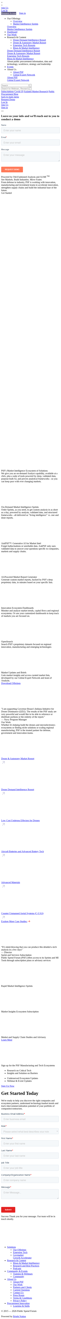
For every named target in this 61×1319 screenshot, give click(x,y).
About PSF (18, 72)
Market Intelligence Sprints (25, 24)
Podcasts (17, 1268)
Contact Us (18, 1292)
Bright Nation (19, 1316)
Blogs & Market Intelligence (26, 48)
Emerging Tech (20, 1252)
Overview (17, 21)
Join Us (4, 8)
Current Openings (21, 1290)
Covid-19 (18, 91)
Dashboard (12, 32)
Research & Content (16, 1260)
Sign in (22, 13)
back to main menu (10, 97)
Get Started (6, 193)
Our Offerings (19, 1249)
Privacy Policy (20, 1300)
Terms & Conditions (22, 1298)
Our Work (12, 34)
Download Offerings (11, 683)
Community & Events (17, 1271)
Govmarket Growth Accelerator (22, 1256)
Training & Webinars (23, 1274)
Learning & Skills (21, 1306)
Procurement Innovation (18, 1303)
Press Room (18, 1295)
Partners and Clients (22, 1287)
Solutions (11, 1247)
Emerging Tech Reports (24, 45)
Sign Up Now (7, 1086)
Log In (4, 10)
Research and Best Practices (26, 1266)
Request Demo (8, 99)
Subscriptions (7, 91)
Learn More (6, 1040)
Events (10, 66)
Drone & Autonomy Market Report (29, 42)
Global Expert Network (24, 75)
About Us (11, 1279)
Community (18, 1276)
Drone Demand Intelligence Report (29, 40)
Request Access (8, 13)
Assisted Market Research (36, 91)
